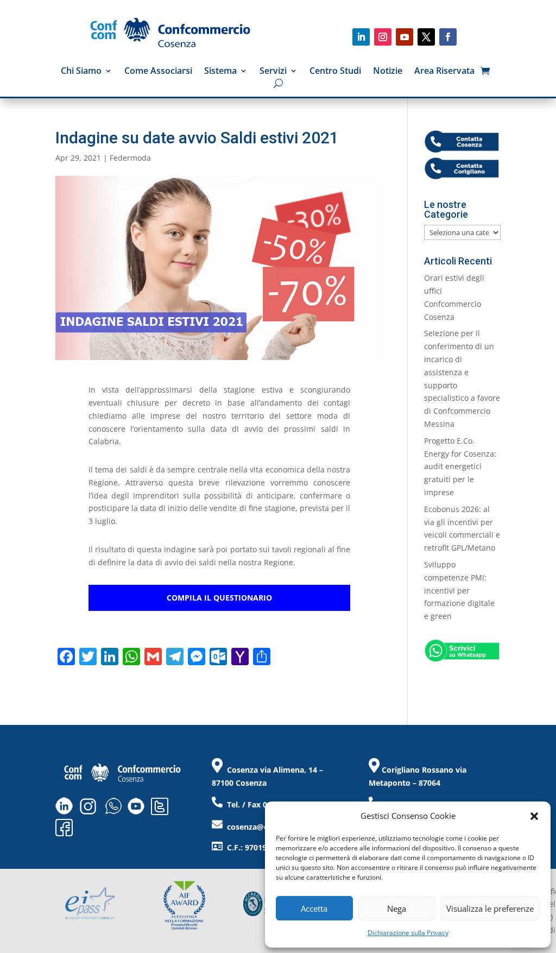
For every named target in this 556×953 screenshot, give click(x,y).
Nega (396, 908)
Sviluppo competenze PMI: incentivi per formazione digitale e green (459, 590)
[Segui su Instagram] (382, 37)
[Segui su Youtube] (404, 37)
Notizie (387, 72)
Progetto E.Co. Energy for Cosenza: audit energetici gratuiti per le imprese (460, 466)
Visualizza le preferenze (490, 908)
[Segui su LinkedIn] (361, 37)
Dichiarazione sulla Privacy (408, 932)
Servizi (273, 72)
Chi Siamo (81, 72)
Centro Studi (335, 72)
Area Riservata (444, 72)
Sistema (220, 72)
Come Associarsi (158, 72)
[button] (534, 816)
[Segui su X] (426, 37)
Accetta (314, 908)
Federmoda (130, 158)
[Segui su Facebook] (448, 37)
